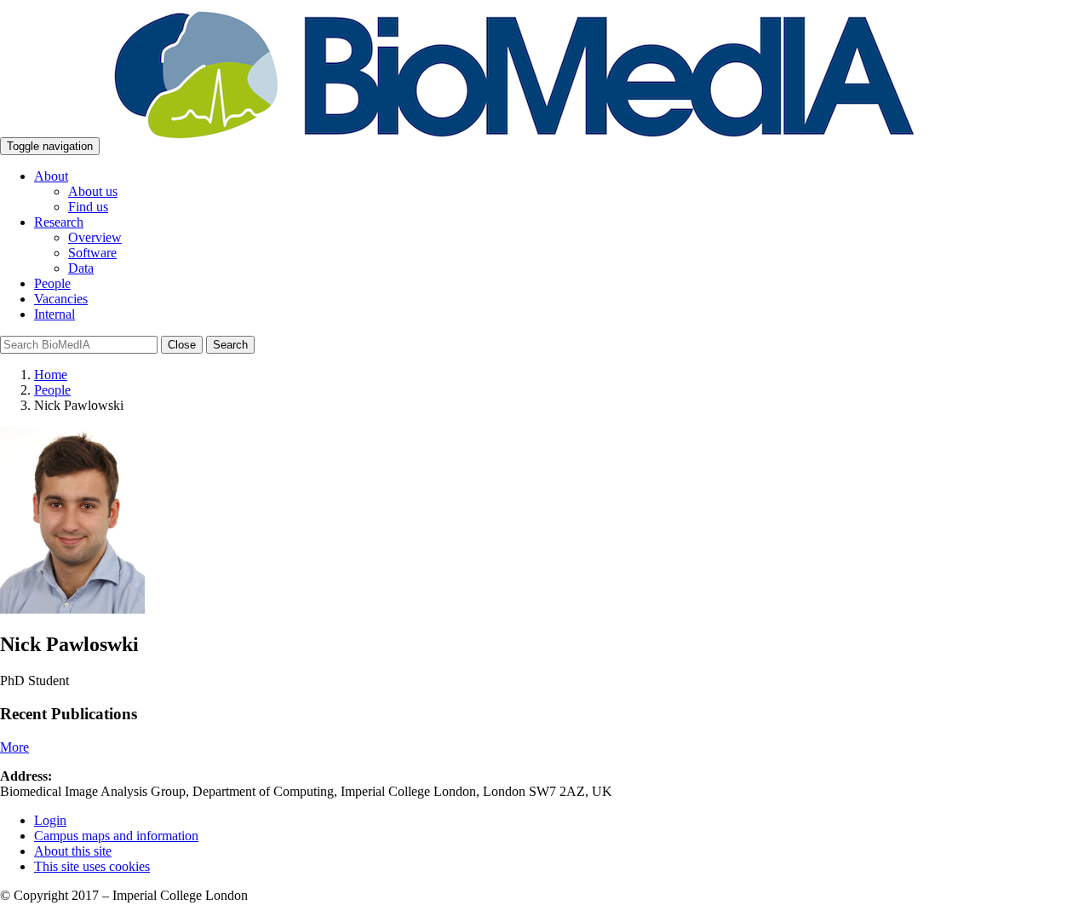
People (52, 283)
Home (50, 374)
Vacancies (61, 298)
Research (58, 222)
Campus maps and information (116, 835)
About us (93, 191)
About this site (73, 851)
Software (92, 252)
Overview (95, 237)
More (14, 747)
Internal (54, 314)
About (51, 176)
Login (50, 820)
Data (81, 268)
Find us (88, 206)
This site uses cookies (92, 866)
